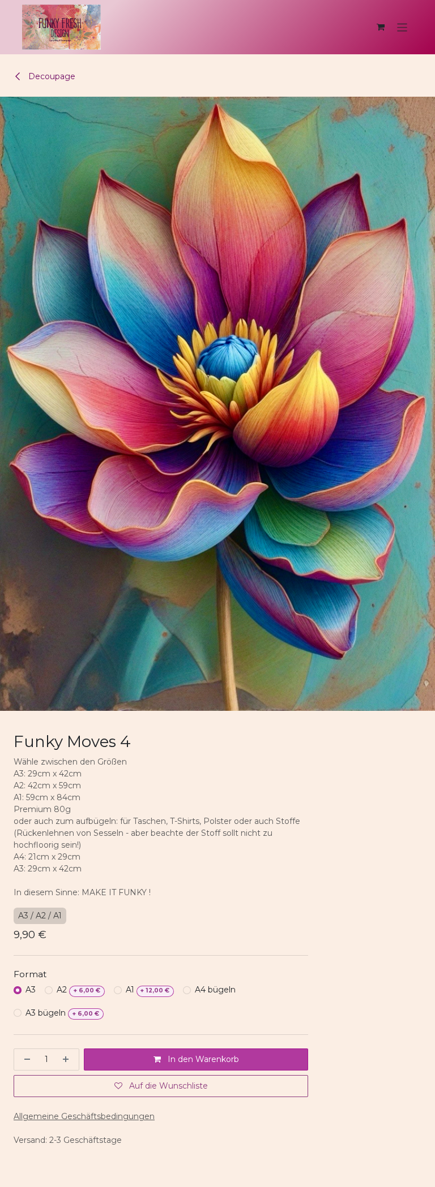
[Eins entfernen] (25, 1059)
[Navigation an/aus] (402, 27)
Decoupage (50, 76)
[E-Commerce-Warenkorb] (380, 27)
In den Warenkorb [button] (202, 1059)
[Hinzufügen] (68, 1059)
